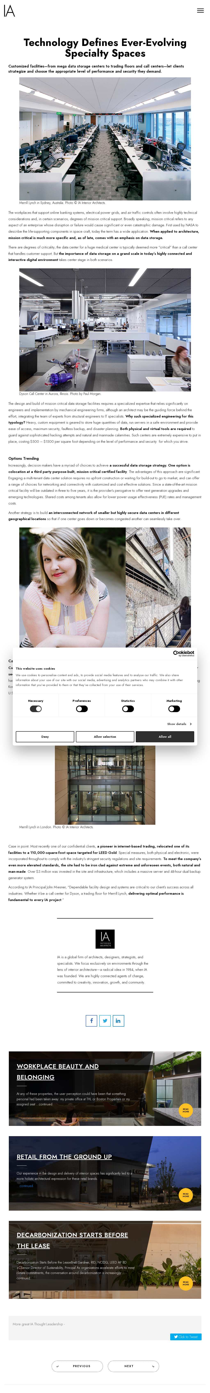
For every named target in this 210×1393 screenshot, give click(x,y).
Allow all (165, 736)
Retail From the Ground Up (64, 1156)
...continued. (25, 1186)
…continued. (44, 1104)
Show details (176, 724)
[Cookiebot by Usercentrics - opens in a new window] (176, 654)
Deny (45, 736)
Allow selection (105, 736)
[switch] (82, 709)
